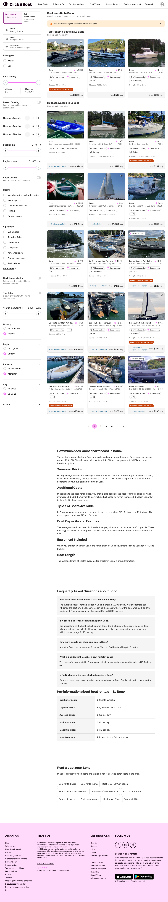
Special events (15, 216)
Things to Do (58, 4)
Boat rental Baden (67, 784)
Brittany (72, 16)
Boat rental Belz (132, 799)
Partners (8, 874)
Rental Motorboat (97, 865)
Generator (13, 247)
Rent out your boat (13, 855)
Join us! (8, 877)
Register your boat (132, 4)
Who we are (10, 846)
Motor (11, 60)
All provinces (14, 368)
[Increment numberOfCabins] (38, 126)
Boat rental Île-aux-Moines (105, 791)
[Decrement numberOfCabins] (27, 126)
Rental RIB (94, 872)
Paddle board (14, 263)
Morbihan (80, 16)
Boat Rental (43, 4)
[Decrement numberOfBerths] (27, 134)
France (65, 16)
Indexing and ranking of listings (18, 881)
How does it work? (13, 849)
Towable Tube (15, 237)
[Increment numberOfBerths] (38, 134)
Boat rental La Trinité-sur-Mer (73, 791)
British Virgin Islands (99, 855)
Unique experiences (17, 205)
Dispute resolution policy (15, 884)
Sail (9, 66)
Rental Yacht (95, 875)
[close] (161, 24)
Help (7, 843)
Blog (7, 890)
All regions (13, 348)
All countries (14, 328)
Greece (93, 846)
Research (149, 4)
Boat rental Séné (111, 799)
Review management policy (17, 887)
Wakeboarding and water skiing (23, 195)
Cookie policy (11, 865)
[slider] (5, 82)
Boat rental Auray (89, 784)
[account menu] (162, 4)
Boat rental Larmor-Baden (115, 784)
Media (8, 852)
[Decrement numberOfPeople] (27, 118)
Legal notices (11, 871)
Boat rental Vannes (90, 799)
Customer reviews (45, 864)
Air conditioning (15, 253)
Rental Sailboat (96, 862)
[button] (65, 65)
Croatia (93, 843)
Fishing (11, 210)
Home (49, 16)
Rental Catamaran (98, 869)
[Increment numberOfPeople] (38, 118)
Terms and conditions (14, 868)
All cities (12, 388)
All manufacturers (98, 878)
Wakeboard (13, 232)
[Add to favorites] (81, 42)
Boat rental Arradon (132, 791)
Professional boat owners (16, 859)
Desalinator (13, 242)
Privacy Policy (11, 862)
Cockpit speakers (16, 258)
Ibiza (92, 849)
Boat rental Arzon (67, 799)
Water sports (14, 200)
